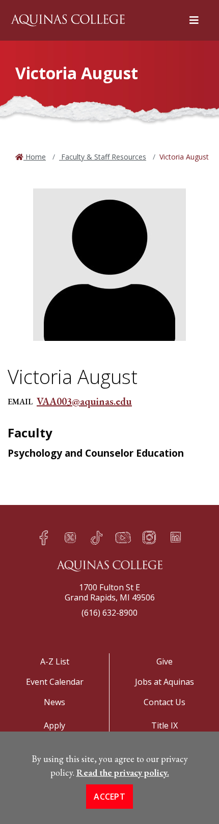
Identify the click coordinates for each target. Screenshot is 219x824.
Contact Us (164, 702)
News (54, 702)
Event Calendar (55, 681)
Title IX (164, 725)
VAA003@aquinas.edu (84, 401)
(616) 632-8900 (109, 612)
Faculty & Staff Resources (102, 157)
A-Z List (54, 661)
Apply (54, 725)
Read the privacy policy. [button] (122, 772)
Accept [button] (109, 796)
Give (164, 661)
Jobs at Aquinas (164, 681)
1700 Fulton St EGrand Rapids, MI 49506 (110, 592)
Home (34, 157)
